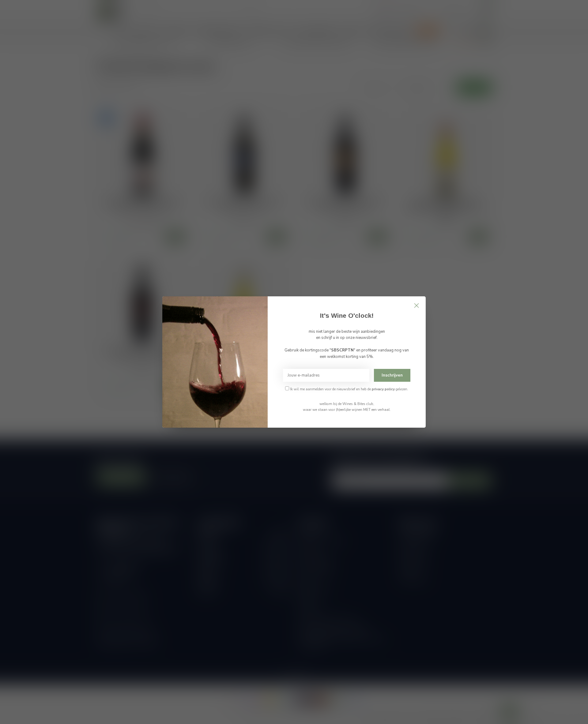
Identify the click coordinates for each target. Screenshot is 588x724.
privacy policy (383, 389)
